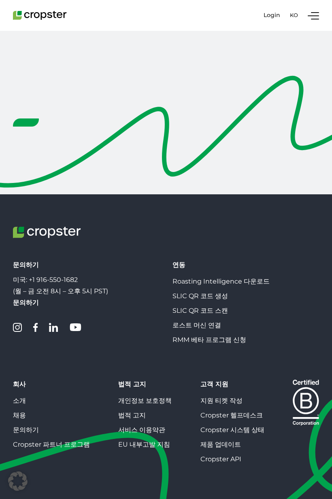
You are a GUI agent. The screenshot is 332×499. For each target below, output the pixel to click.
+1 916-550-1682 (53, 280)
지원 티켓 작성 (221, 400)
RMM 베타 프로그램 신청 (209, 340)
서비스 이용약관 (141, 430)
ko (294, 15)
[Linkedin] (53, 327)
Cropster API (220, 459)
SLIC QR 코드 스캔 (200, 310)
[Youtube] (75, 327)
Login (272, 15)
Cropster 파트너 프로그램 (51, 444)
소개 (19, 400)
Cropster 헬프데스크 (231, 415)
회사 (19, 384)
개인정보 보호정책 (145, 400)
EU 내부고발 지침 (144, 444)
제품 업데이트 (220, 444)
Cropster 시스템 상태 (232, 430)
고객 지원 (214, 384)
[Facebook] (35, 327)
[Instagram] (17, 327)
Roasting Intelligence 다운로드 (221, 281)
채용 (19, 415)
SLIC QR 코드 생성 (200, 296)
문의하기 (26, 430)
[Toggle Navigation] (313, 15)
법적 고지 (132, 384)
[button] (18, 481)
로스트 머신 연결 (196, 325)
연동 (178, 265)
